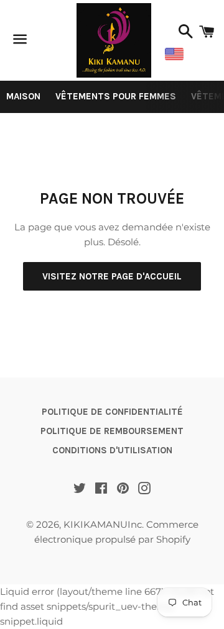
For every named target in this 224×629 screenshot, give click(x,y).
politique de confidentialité (112, 411)
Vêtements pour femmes (115, 96)
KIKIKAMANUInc (102, 524)
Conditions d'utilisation (112, 450)
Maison (23, 96)
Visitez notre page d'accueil (112, 276)
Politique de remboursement (112, 431)
